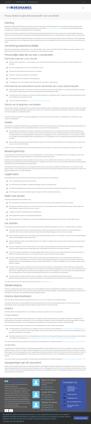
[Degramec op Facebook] (83, 2)
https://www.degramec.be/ (74, 401)
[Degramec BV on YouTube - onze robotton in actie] (11, 411)
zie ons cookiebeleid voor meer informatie (38, 100)
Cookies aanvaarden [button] (81, 418)
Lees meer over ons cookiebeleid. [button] (13, 421)
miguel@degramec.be (49, 389)
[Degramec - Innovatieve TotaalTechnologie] (19, 8)
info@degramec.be (33, 2)
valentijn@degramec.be (49, 409)
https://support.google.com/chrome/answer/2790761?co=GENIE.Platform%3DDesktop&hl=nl (52, 338)
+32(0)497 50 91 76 (48, 387)
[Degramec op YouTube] (85, 2)
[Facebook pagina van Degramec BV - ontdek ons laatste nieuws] (7, 411)
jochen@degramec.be (49, 399)
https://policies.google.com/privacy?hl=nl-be (73, 341)
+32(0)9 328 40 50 (20, 2)
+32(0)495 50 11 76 (48, 397)
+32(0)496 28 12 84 (48, 407)
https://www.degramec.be (53, 28)
